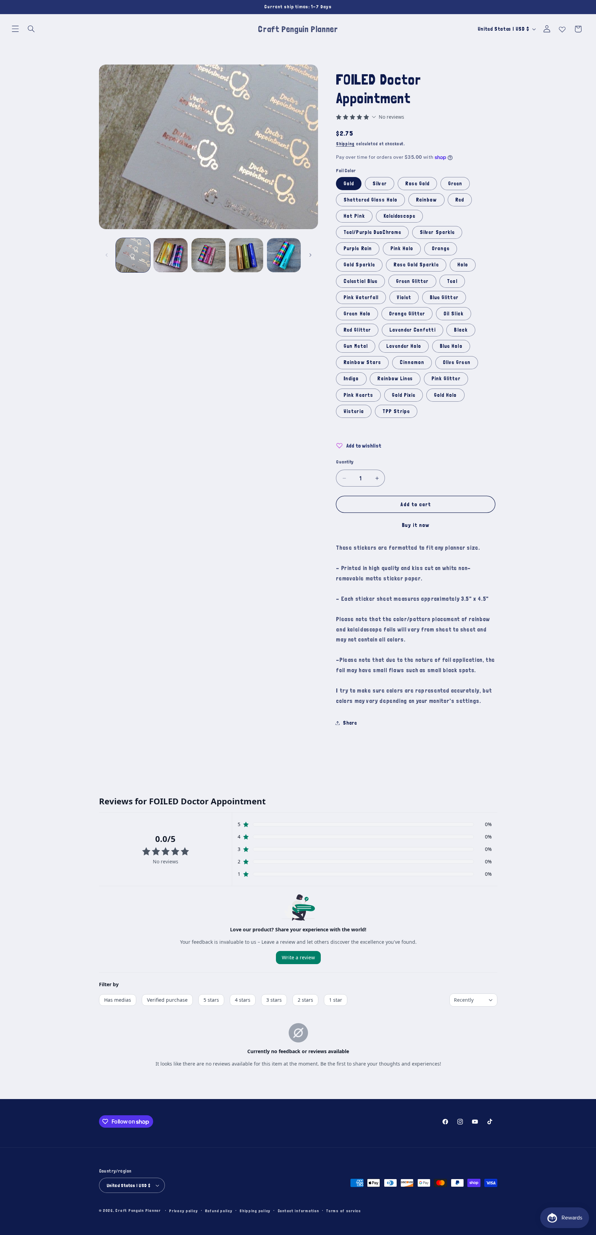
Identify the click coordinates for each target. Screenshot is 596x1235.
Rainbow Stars (362, 362)
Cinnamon (412, 362)
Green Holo (357, 313)
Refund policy (218, 1210)
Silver (379, 183)
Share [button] (350, 723)
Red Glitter (357, 330)
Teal (452, 281)
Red (459, 200)
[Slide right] (310, 255)
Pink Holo (401, 249)
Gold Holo (445, 395)
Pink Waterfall (361, 297)
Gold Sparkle (359, 265)
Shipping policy (254, 1210)
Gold (349, 183)
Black (460, 330)
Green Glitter (412, 281)
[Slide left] (106, 255)
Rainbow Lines (395, 379)
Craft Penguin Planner (137, 1210)
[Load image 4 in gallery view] (246, 255)
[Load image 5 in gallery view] (284, 255)
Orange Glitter (407, 313)
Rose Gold (417, 183)
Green (455, 183)
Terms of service (343, 1210)
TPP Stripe (396, 411)
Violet (404, 297)
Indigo (351, 379)
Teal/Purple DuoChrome (372, 232)
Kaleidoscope (400, 216)
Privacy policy (183, 1210)
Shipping (345, 143)
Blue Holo (451, 346)
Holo (462, 265)
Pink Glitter (445, 379)
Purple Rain (358, 249)
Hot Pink (354, 216)
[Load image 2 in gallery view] (170, 255)
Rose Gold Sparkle (416, 265)
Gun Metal (355, 346)
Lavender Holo (403, 346)
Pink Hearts (358, 395)
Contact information (298, 1210)
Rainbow (426, 200)
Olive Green (456, 362)
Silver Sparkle (437, 232)
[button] (15, 29)
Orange (440, 249)
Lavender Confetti (412, 330)
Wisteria (354, 411)
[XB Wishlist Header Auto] (562, 28)
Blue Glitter (444, 297)
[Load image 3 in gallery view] (208, 255)
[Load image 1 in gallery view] (133, 255)
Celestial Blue (360, 281)
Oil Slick (453, 313)
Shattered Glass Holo (370, 200)
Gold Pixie (404, 395)
